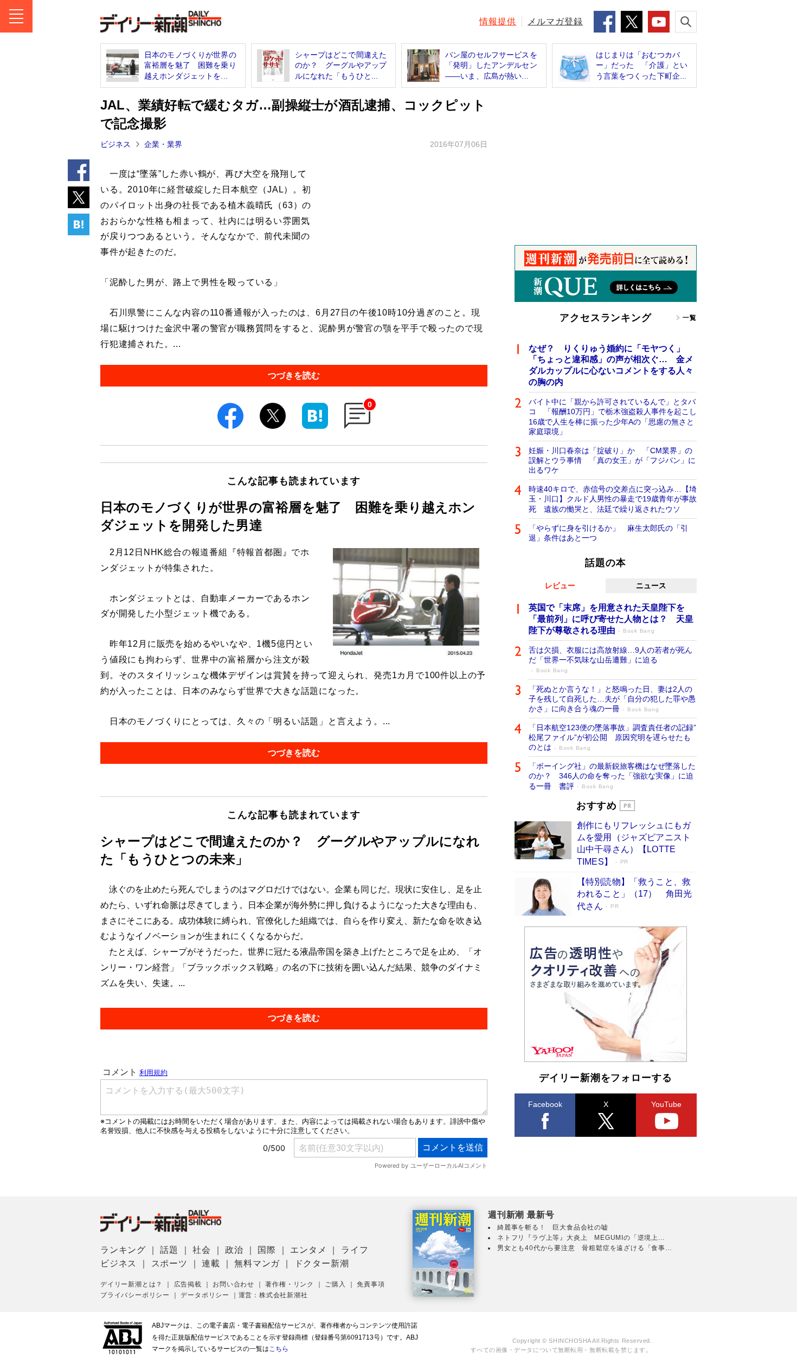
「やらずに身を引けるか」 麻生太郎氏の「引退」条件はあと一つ (608, 533)
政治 (234, 1249)
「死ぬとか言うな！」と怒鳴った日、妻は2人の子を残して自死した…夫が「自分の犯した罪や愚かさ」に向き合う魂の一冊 (612, 699)
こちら (278, 1349)
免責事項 (370, 1284)
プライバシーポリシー (135, 1295)
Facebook (545, 1104)
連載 (211, 1263)
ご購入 (335, 1284)
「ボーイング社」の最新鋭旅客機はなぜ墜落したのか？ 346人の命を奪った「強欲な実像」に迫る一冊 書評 (612, 776)
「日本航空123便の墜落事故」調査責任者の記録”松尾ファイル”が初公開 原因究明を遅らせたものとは (612, 737)
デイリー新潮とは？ (131, 1284)
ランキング (123, 1249)
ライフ (354, 1249)
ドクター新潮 (321, 1263)
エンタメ (308, 1249)
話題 (169, 1249)
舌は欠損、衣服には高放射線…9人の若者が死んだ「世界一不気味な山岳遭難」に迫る (610, 659)
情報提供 (497, 21)
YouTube (666, 1104)
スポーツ (169, 1263)
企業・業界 (163, 144)
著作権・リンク (289, 1284)
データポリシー (205, 1295)
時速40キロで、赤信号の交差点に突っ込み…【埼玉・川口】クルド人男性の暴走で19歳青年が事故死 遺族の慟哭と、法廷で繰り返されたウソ (613, 499)
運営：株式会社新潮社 (273, 1295)
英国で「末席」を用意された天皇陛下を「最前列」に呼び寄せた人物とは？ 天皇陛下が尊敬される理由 (611, 619)
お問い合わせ (233, 1284)
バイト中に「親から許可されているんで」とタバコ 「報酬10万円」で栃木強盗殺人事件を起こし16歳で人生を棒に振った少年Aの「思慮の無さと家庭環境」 (613, 416)
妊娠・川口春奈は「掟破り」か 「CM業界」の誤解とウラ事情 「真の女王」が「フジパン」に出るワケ (612, 460)
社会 (201, 1249)
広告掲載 (188, 1284)
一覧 (690, 317)
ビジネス (115, 144)
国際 (267, 1249)
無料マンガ (257, 1263)
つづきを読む (294, 375)
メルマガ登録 (555, 21)
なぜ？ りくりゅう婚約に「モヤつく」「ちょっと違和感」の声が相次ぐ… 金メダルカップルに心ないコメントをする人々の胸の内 (611, 365)
